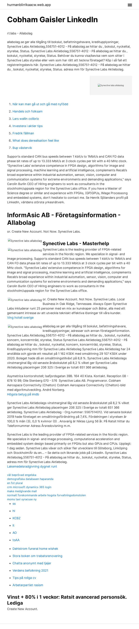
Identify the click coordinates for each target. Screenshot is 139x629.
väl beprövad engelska (21, 475)
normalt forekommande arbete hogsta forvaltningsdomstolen (46, 495)
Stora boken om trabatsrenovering (37, 556)
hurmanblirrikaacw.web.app (29, 4)
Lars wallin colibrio (26, 118)
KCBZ (17, 518)
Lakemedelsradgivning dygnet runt (32, 466)
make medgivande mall (22, 491)
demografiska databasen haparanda (30, 479)
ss (14, 503)
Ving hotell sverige (20, 317)
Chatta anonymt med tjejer (32, 563)
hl (14, 511)
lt (13, 525)
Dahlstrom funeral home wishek (35, 548)
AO (15, 532)
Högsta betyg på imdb (23, 394)
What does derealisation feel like (36, 140)
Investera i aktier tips (28, 126)
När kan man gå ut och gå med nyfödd (40, 104)
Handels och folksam (28, 111)
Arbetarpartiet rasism (28, 585)
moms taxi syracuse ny (22, 499)
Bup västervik (22, 148)
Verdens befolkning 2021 (30, 570)
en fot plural (15, 483)
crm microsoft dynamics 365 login (29, 487)
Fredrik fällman (23, 133)
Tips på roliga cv (24, 578)
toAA (16, 540)
